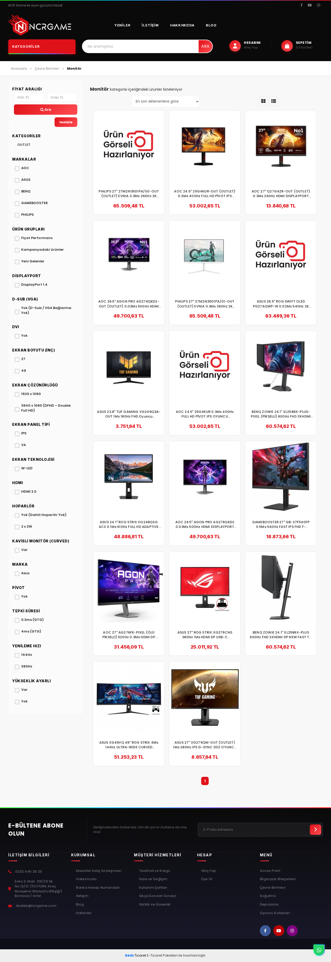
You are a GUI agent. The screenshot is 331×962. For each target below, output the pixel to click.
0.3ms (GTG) (32, 619)
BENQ (26, 191)
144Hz (26, 654)
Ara (205, 46)
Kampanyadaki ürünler (42, 249)
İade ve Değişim (152, 879)
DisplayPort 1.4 (34, 284)
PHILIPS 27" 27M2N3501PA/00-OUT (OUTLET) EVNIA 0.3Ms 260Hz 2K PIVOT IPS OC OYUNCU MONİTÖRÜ (129, 193)
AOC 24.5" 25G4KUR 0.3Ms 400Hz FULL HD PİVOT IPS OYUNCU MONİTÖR (205, 414)
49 (23, 370)
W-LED (27, 468)
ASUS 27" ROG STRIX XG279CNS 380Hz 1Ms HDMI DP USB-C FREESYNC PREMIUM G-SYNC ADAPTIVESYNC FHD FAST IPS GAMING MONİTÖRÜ (204, 635)
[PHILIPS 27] (128, 146)
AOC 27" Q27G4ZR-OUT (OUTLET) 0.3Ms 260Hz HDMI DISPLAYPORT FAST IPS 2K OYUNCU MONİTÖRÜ (281, 193)
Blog (211, 25)
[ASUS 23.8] (128, 366)
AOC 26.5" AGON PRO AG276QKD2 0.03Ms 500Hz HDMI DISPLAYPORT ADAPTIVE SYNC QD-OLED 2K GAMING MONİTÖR (205, 524)
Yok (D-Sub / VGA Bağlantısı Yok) (46, 310)
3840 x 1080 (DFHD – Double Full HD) (46, 408)
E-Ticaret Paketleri (162, 955)
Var (24, 549)
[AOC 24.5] (204, 146)
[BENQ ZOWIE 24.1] (281, 366)
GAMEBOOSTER (34, 202)
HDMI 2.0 (28, 491)
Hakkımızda (182, 25)
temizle (66, 122)
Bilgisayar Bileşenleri (278, 879)
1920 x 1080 (31, 393)
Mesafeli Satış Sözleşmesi (98, 870)
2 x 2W (26, 526)
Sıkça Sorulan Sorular (157, 896)
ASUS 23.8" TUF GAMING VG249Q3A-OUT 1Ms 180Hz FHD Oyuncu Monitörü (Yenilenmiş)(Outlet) (128, 414)
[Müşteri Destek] (319, 950)
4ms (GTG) (31, 631)
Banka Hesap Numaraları (97, 887)
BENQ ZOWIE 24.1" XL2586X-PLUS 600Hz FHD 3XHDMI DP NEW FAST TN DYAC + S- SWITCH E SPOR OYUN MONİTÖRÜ (281, 635)
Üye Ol (207, 879)
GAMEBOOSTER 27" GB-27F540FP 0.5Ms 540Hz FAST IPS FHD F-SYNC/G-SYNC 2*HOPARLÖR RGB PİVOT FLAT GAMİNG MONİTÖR (281, 524)
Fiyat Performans (36, 237)
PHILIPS (27, 214)
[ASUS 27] (204, 587)
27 (23, 358)
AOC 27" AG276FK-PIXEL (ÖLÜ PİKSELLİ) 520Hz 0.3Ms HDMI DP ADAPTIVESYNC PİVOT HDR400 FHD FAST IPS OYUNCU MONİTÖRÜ (129, 635)
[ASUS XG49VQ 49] (128, 697)
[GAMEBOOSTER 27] (281, 477)
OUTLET (24, 144)
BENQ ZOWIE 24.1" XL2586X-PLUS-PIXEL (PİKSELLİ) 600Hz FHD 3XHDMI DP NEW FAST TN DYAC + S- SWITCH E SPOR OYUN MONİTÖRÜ (281, 414)
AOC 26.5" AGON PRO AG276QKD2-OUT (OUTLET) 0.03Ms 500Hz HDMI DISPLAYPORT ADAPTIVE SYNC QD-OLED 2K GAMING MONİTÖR (128, 303)
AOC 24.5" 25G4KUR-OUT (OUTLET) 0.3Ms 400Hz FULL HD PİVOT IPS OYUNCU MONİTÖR (204, 193)
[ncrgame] (39, 25)
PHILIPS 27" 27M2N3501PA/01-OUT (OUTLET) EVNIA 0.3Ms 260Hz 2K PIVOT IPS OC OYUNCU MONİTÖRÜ (205, 303)
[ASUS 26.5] (281, 256)
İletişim (150, 25)
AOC (25, 168)
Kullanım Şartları (152, 887)
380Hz (26, 666)
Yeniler (122, 25)
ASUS (26, 179)
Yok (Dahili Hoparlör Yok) (43, 514)
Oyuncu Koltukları (275, 913)
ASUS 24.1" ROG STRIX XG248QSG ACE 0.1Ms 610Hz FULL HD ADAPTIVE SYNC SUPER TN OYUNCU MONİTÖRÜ (128, 524)
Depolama (269, 904)
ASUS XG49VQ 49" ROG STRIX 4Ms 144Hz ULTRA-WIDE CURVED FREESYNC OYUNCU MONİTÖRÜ (129, 745)
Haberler (83, 913)
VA (23, 444)
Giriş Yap (208, 870)
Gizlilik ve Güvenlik (154, 904)
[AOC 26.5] (128, 256)
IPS (24, 433)
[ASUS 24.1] (128, 477)
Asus (25, 573)
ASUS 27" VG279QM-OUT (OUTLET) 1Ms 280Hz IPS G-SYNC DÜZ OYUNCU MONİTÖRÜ (204, 745)
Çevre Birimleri (273, 887)
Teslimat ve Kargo (154, 870)
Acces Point (270, 870)
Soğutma (268, 896)
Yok (24, 335)
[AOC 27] (281, 146)
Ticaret (135, 955)
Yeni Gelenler (32, 261)
